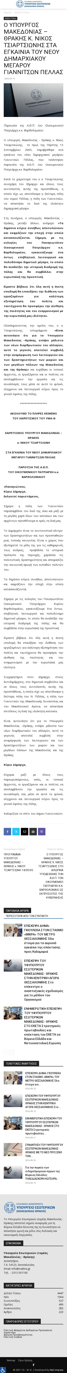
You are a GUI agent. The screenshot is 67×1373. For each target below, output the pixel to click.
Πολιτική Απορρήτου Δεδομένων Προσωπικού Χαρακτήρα (28, 1331)
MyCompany (56, 1370)
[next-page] (12, 1052)
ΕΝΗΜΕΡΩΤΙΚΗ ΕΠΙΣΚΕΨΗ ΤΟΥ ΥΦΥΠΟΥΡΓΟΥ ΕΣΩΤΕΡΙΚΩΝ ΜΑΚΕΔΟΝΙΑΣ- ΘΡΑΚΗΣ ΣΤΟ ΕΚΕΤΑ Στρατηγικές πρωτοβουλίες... (43, 1126)
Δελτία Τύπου (22, 12)
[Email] (24, 831)
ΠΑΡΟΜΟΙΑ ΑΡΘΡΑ (17, 910)
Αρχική (7, 12)
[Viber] (41, 831)
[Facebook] (7, 831)
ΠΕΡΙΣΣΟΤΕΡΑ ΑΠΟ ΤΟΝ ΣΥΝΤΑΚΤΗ (27, 916)
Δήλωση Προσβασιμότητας (18, 1335)
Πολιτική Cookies (13, 1337)
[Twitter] (16, 831)
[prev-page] (6, 1052)
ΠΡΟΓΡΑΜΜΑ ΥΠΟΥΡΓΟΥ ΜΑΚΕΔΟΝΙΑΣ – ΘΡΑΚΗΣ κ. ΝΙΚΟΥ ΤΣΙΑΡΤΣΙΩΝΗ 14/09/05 (18, 862)
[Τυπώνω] (33, 831)
